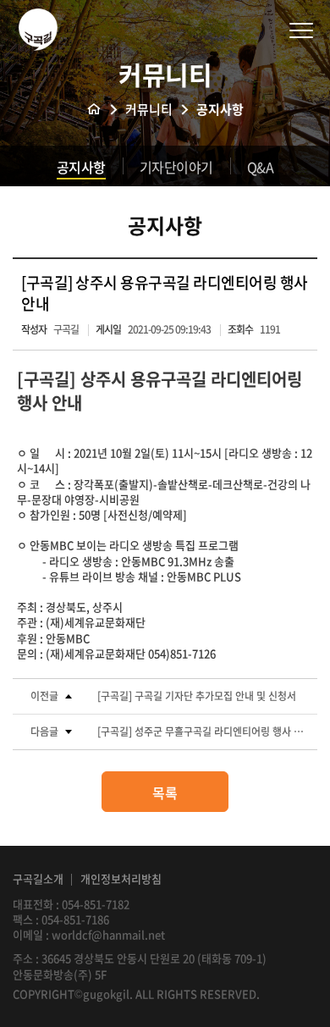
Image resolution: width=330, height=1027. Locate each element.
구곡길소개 (38, 878)
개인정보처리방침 (121, 878)
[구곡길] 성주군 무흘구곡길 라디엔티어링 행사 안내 (203, 732)
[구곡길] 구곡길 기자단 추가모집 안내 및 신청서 (196, 696)
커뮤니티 (149, 110)
